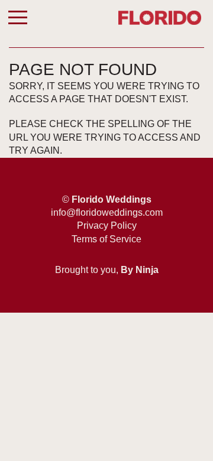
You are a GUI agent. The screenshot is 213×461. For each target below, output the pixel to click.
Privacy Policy (107, 225)
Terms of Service (106, 239)
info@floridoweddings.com (107, 212)
